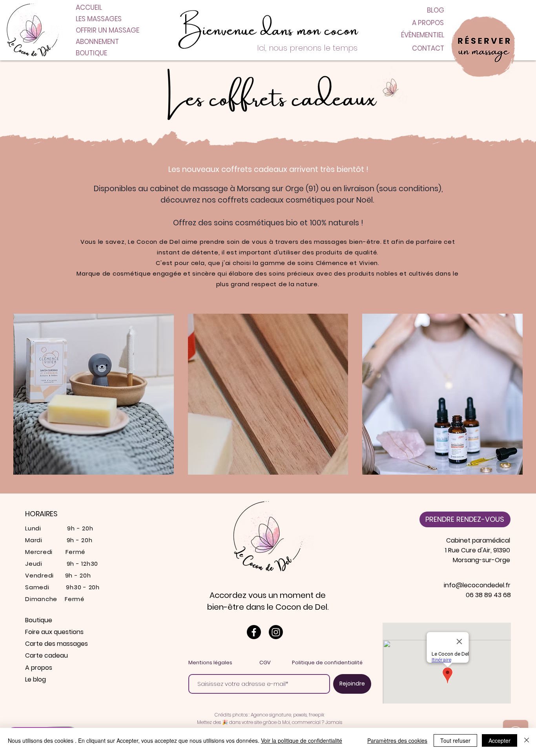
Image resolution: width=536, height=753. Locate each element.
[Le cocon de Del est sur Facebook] (254, 632)
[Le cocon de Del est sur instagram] (276, 632)
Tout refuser (455, 740)
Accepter (499, 740)
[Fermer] (526, 740)
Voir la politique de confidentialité (301, 740)
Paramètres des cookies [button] (397, 740)
